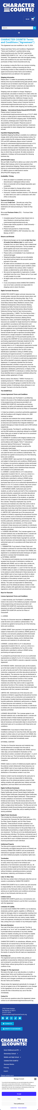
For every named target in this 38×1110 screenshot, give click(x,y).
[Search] (34, 27)
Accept (19, 1094)
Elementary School (10, 1053)
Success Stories (9, 1064)
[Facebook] (3, 1018)
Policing (6, 1068)
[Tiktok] (15, 1018)
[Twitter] (7, 1018)
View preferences (19, 1103)
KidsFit (6, 1071)
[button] (35, 1079)
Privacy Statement (22, 1107)
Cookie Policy (14, 1107)
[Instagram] (11, 1018)
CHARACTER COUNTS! (11, 1061)
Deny (19, 1099)
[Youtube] (20, 1018)
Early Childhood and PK (11, 1050)
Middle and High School (11, 1057)
